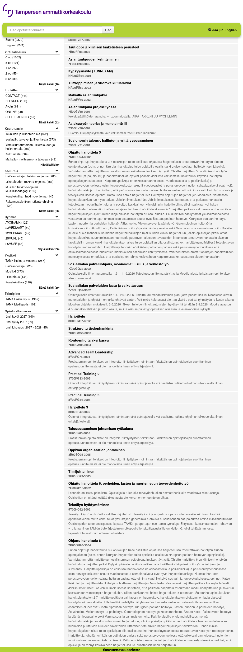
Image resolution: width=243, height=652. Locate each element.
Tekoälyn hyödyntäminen (88, 504)
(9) (50, 164)
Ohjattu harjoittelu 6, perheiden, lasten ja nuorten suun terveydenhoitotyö (128, 483)
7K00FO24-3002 (79, 157)
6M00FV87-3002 (79, 40)
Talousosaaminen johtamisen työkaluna (100, 428)
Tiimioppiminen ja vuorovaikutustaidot (99, 82)
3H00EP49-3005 (79, 412)
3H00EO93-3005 (79, 476)
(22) (49, 122)
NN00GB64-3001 (79, 76)
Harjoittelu (76, 316)
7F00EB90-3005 (79, 64)
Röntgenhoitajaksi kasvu (88, 340)
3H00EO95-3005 (79, 454)
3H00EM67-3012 (79, 321)
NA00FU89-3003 (79, 87)
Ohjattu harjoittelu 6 (84, 540)
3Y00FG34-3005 (79, 400)
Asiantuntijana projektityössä (92, 106)
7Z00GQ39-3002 (79, 290)
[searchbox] (54, 29)
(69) (49, 287)
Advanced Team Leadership (90, 352)
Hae (108, 30)
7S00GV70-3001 (79, 128)
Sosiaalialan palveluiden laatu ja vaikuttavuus (105, 285)
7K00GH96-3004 (79, 545)
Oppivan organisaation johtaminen (96, 449)
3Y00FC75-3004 (79, 357)
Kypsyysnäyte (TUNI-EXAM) (90, 71)
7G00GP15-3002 (79, 488)
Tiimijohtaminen (81, 471)
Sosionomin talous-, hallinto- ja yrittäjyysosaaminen (110, 140)
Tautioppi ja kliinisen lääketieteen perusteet (103, 47)
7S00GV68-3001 (79, 111)
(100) (48, 249)
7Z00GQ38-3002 (79, 269)
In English (228, 30)
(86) (49, 211)
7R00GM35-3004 (79, 345)
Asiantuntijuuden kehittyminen (93, 59)
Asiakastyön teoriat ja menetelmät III (97, 123)
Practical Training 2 (83, 373)
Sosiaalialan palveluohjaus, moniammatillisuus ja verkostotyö (118, 264)
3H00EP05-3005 (79, 433)
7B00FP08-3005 (79, 52)
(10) (49, 84)
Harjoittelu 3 (78, 407)
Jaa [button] (215, 30)
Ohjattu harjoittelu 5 (84, 152)
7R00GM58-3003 (79, 333)
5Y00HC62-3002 (79, 509)
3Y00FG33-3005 (79, 378)
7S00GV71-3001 (79, 145)
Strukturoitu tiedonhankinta (90, 328)
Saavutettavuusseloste (121, 649)
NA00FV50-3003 (79, 100)
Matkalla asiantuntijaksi (87, 95)
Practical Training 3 (83, 395)
